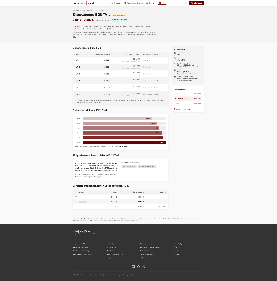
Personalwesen (145, 251)
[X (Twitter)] (143, 266)
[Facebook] (138, 266)
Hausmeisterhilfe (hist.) (147, 166)
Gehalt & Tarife (87, 10)
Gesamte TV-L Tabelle (182, 109)
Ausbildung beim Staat (80, 247)
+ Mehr (108, 258)
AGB (100, 275)
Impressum (136, 275)
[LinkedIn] (133, 266)
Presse (176, 251)
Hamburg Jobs (111, 247)
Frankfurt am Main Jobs (114, 254)
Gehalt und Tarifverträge (81, 251)
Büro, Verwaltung (146, 244)
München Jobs (111, 251)
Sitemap (92, 275)
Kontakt (177, 254)
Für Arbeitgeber (197, 3)
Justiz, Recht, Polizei (147, 254)
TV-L (96, 10)
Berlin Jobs (110, 244)
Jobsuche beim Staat (80, 244)
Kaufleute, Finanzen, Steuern (150, 247)
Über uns (177, 247)
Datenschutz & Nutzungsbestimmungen (117, 275)
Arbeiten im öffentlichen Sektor (84, 254)
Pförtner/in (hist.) (129, 166)
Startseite (76, 10)
